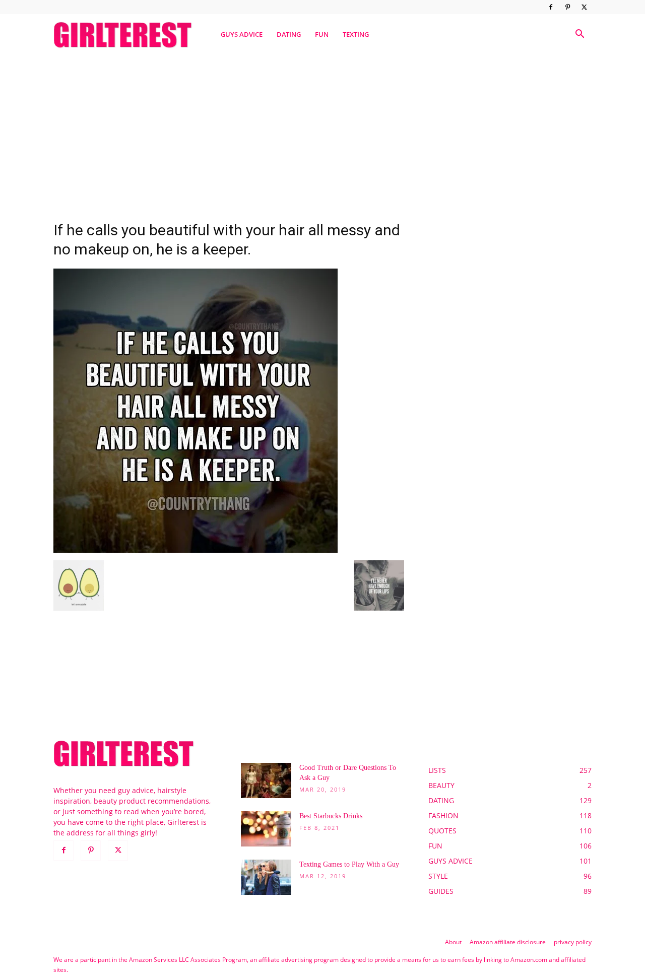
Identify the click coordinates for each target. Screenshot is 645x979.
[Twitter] (584, 7)
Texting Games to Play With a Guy (349, 864)
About (453, 942)
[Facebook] (550, 7)
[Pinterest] (567, 7)
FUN (322, 34)
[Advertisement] (322, 132)
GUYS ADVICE (242, 34)
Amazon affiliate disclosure (508, 942)
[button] (579, 35)
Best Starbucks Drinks (330, 816)
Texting (356, 34)
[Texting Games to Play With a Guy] (266, 877)
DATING (289, 34)
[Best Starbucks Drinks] (266, 828)
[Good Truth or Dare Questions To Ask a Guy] (266, 780)
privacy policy (573, 942)
